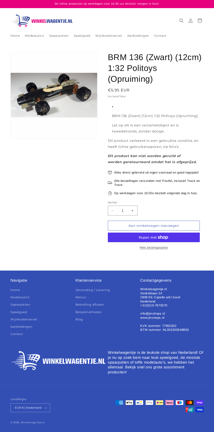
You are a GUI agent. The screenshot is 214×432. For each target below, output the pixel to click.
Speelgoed (18, 312)
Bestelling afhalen (89, 304)
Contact (16, 334)
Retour (80, 297)
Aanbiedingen (21, 327)
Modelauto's (20, 297)
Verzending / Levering (92, 290)
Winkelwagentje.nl (33, 422)
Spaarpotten (20, 304)
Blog (79, 319)
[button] (181, 20)
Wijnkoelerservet (23, 319)
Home (15, 290)
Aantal (112, 202)
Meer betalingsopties (154, 247)
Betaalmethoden (88, 312)
